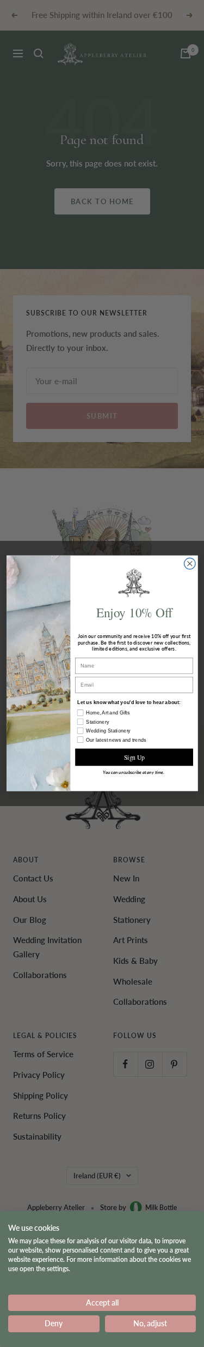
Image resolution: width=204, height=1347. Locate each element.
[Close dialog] (189, 564)
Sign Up (133, 757)
